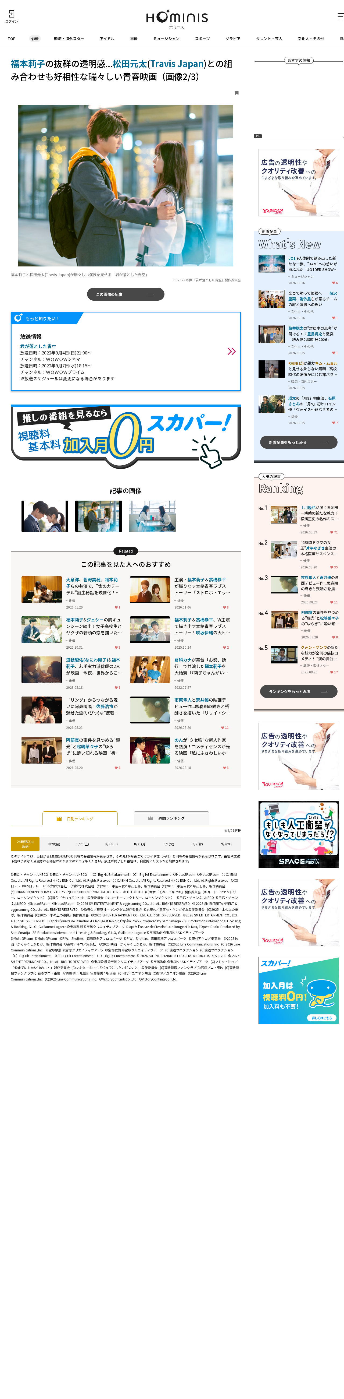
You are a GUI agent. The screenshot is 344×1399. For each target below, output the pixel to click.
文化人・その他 (311, 38)
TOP (12, 38)
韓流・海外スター (69, 38)
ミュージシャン (166, 38)
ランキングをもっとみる (289, 691)
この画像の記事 (109, 294)
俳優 (35, 38)
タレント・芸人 (269, 38)
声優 (134, 38)
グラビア (233, 38)
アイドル (107, 38)
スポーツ (202, 38)
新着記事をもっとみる (288, 442)
